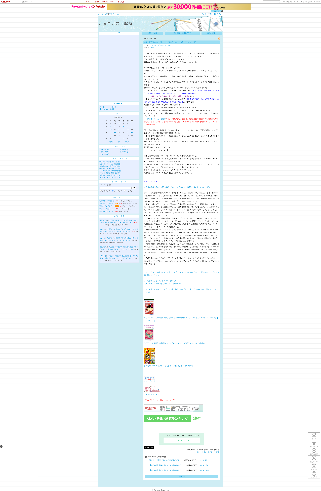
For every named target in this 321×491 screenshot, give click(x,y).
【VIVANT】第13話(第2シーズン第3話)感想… (166, 470)
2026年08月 (105, 150)
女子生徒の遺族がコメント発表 (110, 162)
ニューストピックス (119, 158)
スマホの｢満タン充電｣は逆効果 (110, 173)
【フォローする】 (206, 14)
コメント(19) (201, 452)
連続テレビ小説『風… (106, 209)
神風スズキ (103, 220)
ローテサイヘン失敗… (106, 203)
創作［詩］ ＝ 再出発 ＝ (109, 107)
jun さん (102, 229)
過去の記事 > (212, 33)
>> (291, 2)
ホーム (100, 14)
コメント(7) (203, 465)
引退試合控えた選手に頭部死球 (110, 166)
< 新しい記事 (152, 33)
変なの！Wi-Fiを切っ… (107, 206)
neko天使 (103, 256)
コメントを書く (213, 452)
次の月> (127, 142)
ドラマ (153, 47)
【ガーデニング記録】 (106, 109)
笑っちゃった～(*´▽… (107, 211)
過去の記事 (314, 454)
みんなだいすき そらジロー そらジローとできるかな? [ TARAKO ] (168, 366)
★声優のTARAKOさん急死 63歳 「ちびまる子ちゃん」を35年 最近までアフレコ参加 (177, 187)
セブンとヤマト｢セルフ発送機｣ (110, 164)
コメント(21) (204, 470)
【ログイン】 (218, 14)
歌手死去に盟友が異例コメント (110, 168)
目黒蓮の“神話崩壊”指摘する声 (109, 175)
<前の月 (111, 142)
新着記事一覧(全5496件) (182, 33)
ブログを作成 (307, 2)
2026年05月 (124, 150)
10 (110, 130)
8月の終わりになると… (107, 201)
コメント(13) (202, 460)
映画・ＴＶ (28, 2)
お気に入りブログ (119, 197)
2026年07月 (105, 152)
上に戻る (314, 477)
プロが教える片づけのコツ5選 (109, 177)
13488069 (215, 11)
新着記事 (314, 469)
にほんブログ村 (149, 381)
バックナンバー (119, 146)
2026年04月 (124, 152)
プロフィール (114, 14)
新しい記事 (314, 462)
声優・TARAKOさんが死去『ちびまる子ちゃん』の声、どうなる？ (168, 42)
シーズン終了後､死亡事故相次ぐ (110, 171)
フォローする (313, 446)
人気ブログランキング (152, 394)
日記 (106, 14)
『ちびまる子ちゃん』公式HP (155, 119)
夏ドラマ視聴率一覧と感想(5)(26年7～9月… (165, 460)
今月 (119, 142)
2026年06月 (105, 154)
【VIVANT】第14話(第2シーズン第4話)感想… (166, 465)
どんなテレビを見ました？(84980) (160, 45)
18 (115, 132)
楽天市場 (317, 2)
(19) (195, 42)
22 (132, 132)
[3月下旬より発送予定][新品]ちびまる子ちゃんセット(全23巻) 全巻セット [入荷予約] (175, 343)
